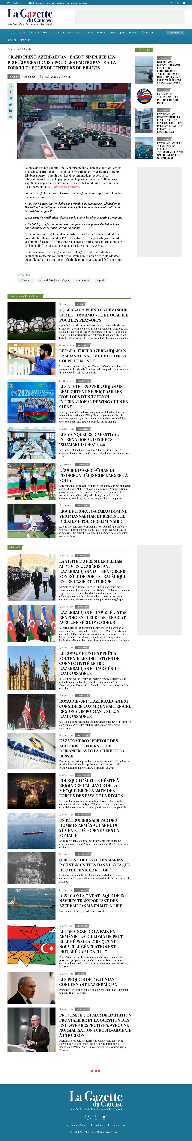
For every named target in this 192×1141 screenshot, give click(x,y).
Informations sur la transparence (61, 2)
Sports (12, 40)
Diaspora (25, 40)
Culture (133, 32)
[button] (10, 85)
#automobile (83, 280)
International (72, 32)
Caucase (34, 32)
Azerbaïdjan (116, 32)
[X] (178, 2)
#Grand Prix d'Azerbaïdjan (54, 280)
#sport (100, 280)
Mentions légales (36, 2)
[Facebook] (172, 2)
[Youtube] (184, 2)
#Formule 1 (26, 280)
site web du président (66, 187)
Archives (83, 2)
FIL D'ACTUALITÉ (16, 32)
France (101, 32)
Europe (88, 32)
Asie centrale (51, 32)
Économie (147, 32)
